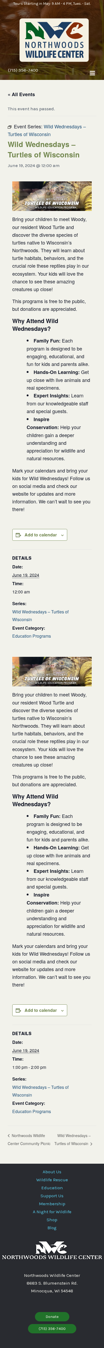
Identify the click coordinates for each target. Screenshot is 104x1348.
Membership (52, 1203)
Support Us (52, 1195)
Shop (52, 1219)
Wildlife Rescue (52, 1179)
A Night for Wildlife (52, 1211)
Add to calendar (41, 535)
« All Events (21, 94)
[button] (52, 1316)
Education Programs (31, 636)
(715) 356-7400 (23, 70)
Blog (52, 1227)
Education (52, 1187)
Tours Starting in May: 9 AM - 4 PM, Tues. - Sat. (52, 3)
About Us (52, 1171)
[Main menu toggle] (92, 73)
